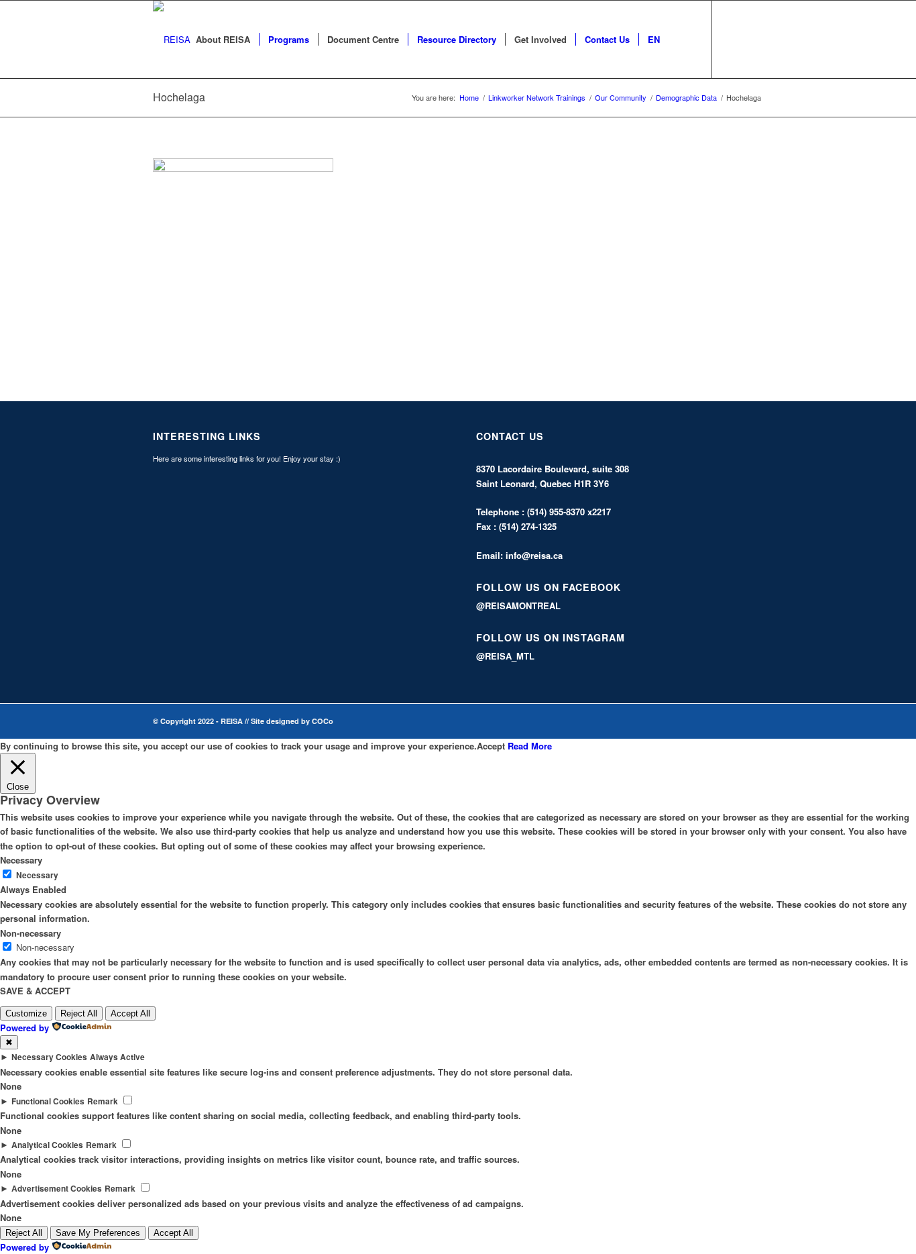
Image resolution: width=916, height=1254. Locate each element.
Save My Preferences (98, 1233)
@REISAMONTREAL (518, 605)
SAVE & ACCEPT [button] (35, 990)
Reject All (78, 1013)
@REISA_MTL (505, 655)
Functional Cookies (47, 1101)
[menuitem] (223, 40)
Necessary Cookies (49, 1057)
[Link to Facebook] (733, 39)
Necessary (37, 875)
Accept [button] (491, 745)
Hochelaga (179, 97)
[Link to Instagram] (753, 39)
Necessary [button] (21, 859)
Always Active (117, 1057)
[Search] (682, 40)
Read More (530, 745)
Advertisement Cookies (56, 1188)
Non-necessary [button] (30, 933)
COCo (322, 721)
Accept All (130, 1013)
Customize (26, 1013)
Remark (102, 1101)
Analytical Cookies (47, 1145)
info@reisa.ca (534, 555)
